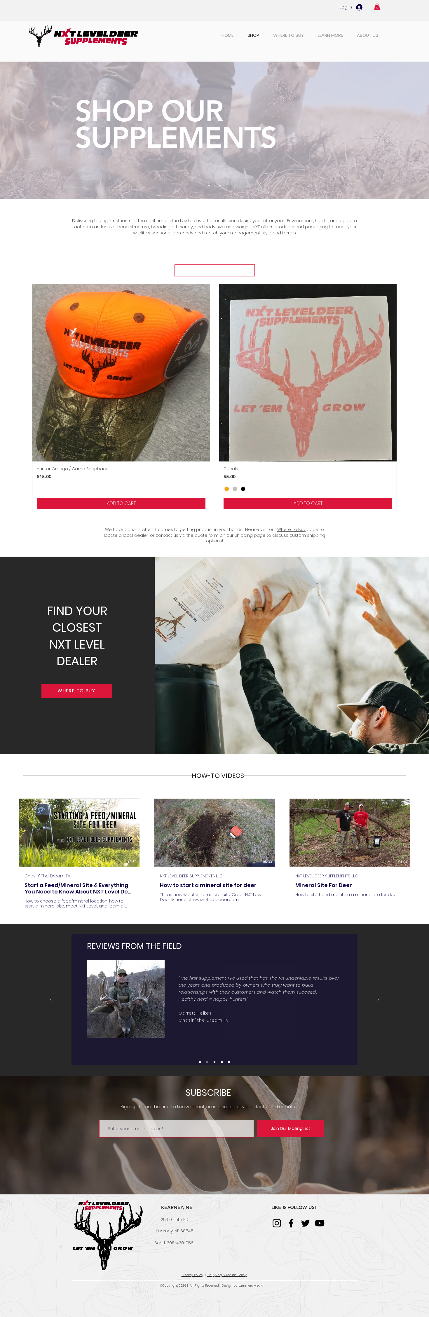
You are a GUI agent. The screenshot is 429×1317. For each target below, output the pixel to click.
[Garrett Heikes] (207, 1062)
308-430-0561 (181, 1243)
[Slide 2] (220, 186)
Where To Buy (291, 529)
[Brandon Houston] (200, 1062)
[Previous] (31, 126)
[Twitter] (305, 1223)
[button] (377, 6)
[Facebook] (291, 1223)
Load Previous (214, 270)
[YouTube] (319, 1223)
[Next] (397, 126)
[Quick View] (121, 372)
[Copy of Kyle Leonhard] (229, 1062)
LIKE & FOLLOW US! (293, 1207)
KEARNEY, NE (176, 1207)
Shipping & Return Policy (227, 1275)
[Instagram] (276, 1223)
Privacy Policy (192, 1275)
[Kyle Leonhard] (222, 1062)
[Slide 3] (214, 186)
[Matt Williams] (214, 1062)
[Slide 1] (209, 186)
